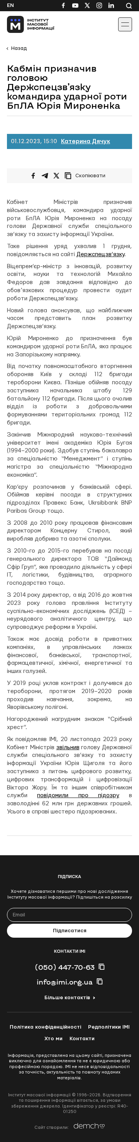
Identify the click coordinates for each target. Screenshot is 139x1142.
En (10, 5)
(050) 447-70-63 (65, 967)
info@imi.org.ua (65, 981)
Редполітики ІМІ (109, 1027)
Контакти (82, 1038)
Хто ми (53, 1038)
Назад (19, 48)
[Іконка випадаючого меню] (125, 24)
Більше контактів (67, 997)
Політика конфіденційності (45, 1027)
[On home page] (23, 24)
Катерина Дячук (85, 141)
